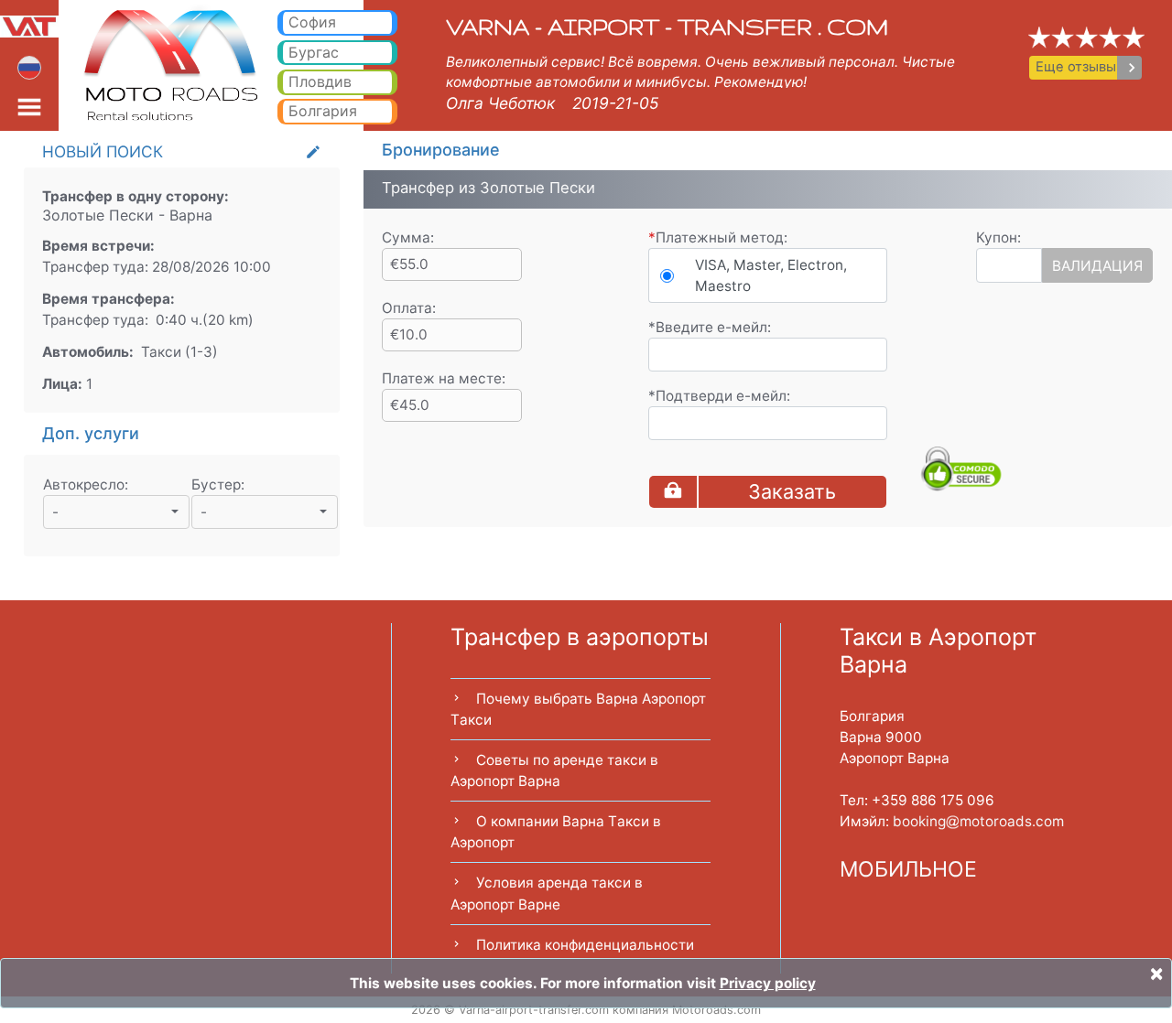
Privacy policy (768, 983)
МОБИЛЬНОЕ (908, 869)
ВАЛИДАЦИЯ (1097, 266)
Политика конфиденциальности (585, 944)
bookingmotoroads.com (978, 821)
